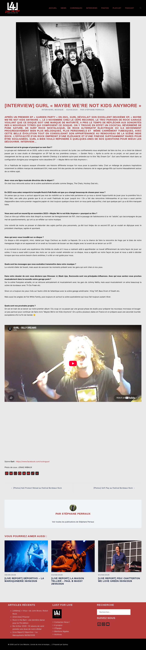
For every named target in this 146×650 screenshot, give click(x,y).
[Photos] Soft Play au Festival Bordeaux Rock (113, 488)
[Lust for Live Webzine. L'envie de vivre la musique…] (13, 8)
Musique (59, 110)
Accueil (53, 8)
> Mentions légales (60, 631)
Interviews (91, 8)
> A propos (57, 625)
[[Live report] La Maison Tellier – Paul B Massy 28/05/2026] (73, 556)
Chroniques (76, 8)
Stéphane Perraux (94, 110)
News (63, 8)
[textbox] (73, 129)
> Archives (57, 634)
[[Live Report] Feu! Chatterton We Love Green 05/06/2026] (119, 556)
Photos (105, 8)
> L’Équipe (56, 628)
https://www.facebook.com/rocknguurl (33, 461)
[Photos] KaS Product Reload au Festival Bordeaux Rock (37, 488)
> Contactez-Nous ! (61, 622)
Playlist (117, 8)
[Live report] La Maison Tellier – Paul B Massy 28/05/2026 (67, 581)
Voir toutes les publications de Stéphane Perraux (73, 522)
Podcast (129, 8)
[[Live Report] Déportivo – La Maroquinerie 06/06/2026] (26, 556)
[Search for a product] (140, 8)
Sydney (65, 644)
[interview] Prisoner (21, 617)
